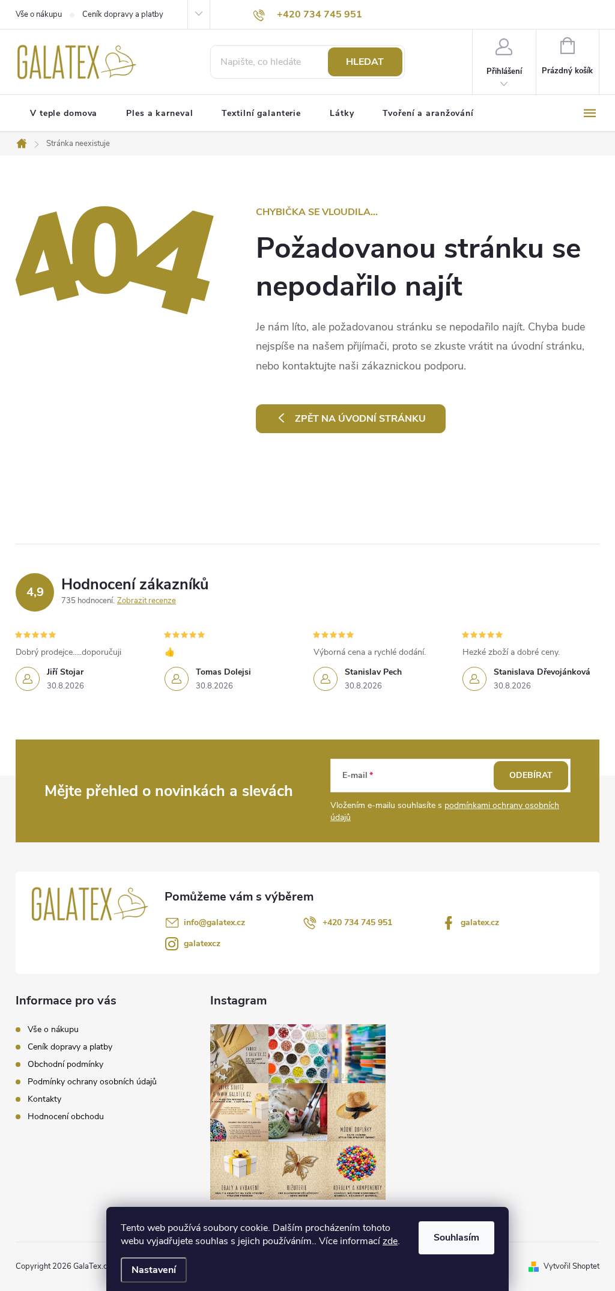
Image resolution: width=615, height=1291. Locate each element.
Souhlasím (456, 1237)
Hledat (365, 61)
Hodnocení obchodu (66, 1116)
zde (390, 1241)
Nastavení (154, 1270)
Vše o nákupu (39, 14)
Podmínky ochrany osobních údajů (92, 1081)
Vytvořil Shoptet (571, 1266)
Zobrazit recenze (146, 600)
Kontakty (44, 1099)
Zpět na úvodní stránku (360, 418)
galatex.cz (480, 922)
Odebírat (531, 775)
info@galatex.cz (214, 922)
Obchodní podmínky (65, 1064)
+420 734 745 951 (357, 922)
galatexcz (202, 943)
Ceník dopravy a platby (122, 14)
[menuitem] (64, 113)
